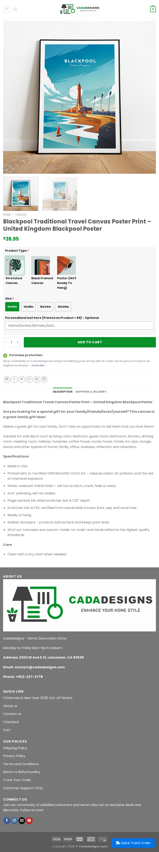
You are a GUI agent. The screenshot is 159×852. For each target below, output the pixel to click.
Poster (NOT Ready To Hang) (67, 283)
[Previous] (11, 97)
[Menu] (7, 9)
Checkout (11, 722)
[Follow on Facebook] (7, 820)
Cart (7, 730)
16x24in (45, 307)
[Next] (147, 97)
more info (38, 365)
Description (62, 391)
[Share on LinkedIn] (44, 379)
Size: (9, 298)
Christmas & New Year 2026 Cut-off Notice (37, 697)
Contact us (12, 713)
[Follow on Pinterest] (29, 820)
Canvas (20, 215)
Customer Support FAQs (23, 788)
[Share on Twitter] (21, 379)
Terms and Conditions (21, 764)
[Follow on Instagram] (14, 820)
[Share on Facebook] (14, 379)
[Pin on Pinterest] (36, 379)
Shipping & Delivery (90, 391)
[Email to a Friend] (29, 379)
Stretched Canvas (14, 280)
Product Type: (17, 251)
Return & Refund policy (21, 771)
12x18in (28, 307)
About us (10, 706)
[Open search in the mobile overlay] (15, 9)
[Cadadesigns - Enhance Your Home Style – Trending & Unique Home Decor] (79, 9)
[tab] (62, 392)
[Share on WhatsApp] (7, 379)
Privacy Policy (14, 756)
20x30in (63, 307)
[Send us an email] (21, 820)
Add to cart (90, 342)
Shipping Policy (15, 748)
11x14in (12, 307)
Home (7, 215)
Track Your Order (17, 780)
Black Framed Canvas (42, 280)
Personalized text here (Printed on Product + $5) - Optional (52, 318)
